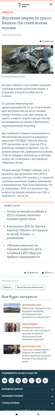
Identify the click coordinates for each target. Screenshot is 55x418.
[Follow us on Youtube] (4, 380)
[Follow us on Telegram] (25, 380)
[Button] (46, 41)
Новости (7, 12)
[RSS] (45, 380)
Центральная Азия (31, 305)
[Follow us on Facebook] (18, 380)
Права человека (30, 324)
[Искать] (38, 414)
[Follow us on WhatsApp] (31, 380)
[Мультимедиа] (16, 414)
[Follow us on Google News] (38, 380)
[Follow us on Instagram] (11, 380)
